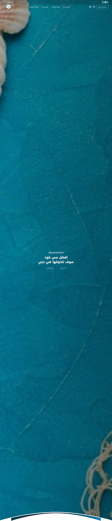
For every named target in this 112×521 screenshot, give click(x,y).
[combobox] (8, 2)
